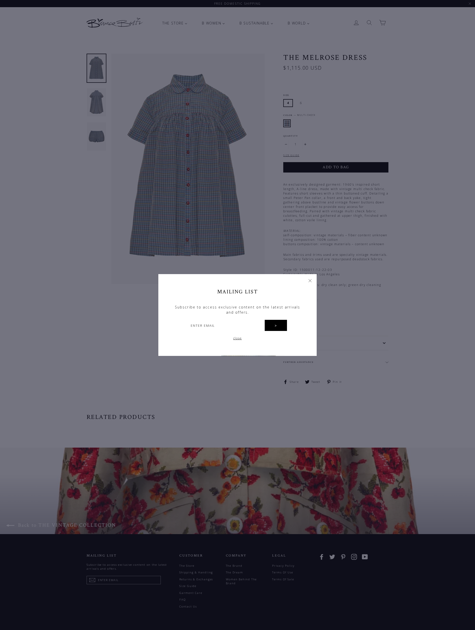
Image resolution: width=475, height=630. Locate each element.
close (237, 338)
